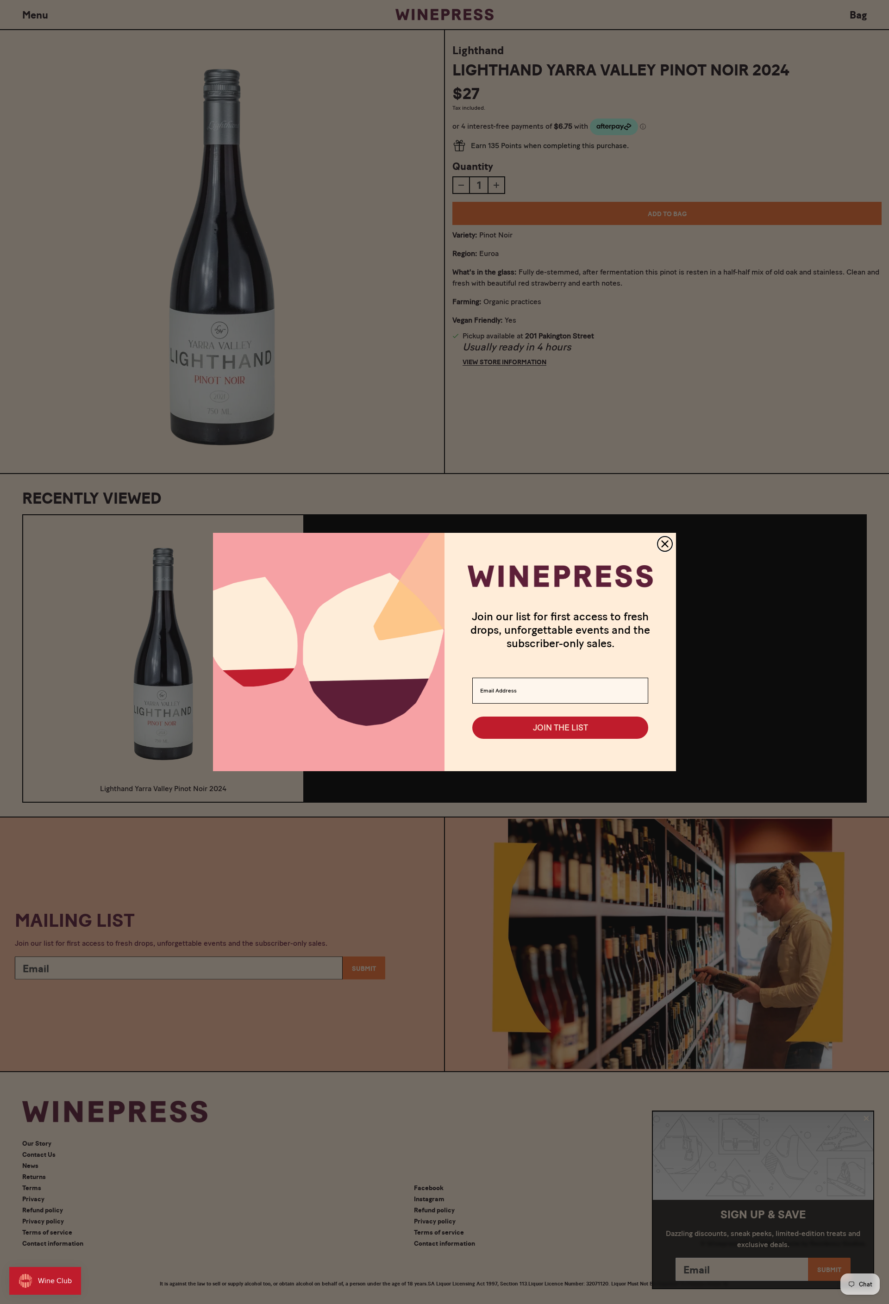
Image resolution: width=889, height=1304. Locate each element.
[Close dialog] (664, 544)
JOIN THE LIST (560, 728)
